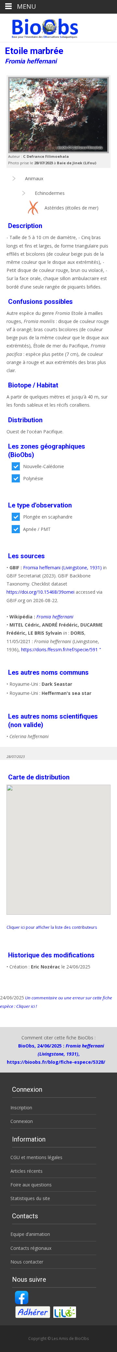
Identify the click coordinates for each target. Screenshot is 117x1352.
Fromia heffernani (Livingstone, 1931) (62, 567)
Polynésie (33, 478)
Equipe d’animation (30, 1234)
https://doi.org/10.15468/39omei (40, 592)
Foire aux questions (31, 1185)
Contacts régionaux (30, 1248)
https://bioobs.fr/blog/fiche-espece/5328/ (56, 1062)
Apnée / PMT (37, 529)
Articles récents (26, 1171)
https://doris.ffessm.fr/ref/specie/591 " (61, 649)
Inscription (21, 1107)
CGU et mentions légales (36, 1157)
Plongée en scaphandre (47, 517)
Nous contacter (26, 1262)
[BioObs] (39, 27)
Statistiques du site (30, 1198)
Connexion (21, 1121)
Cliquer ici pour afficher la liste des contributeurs (51, 927)
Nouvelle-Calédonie (43, 466)
